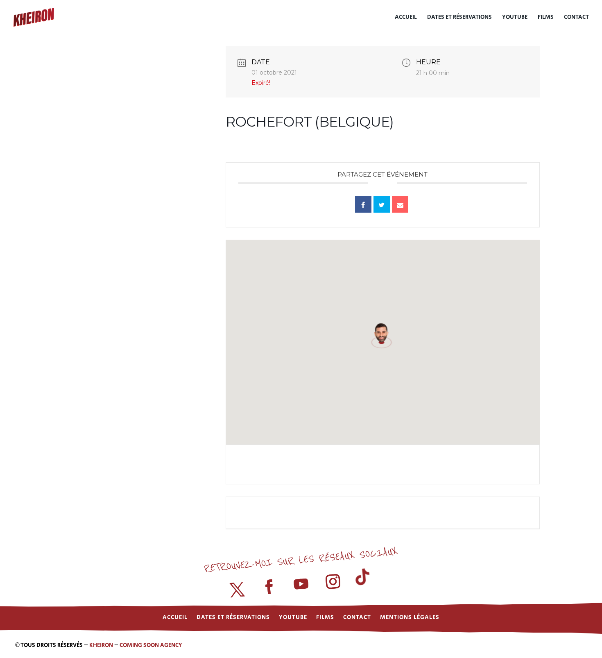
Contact (576, 17)
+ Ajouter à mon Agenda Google (297, 464)
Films (546, 17)
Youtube (293, 616)
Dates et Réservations (459, 17)
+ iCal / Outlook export (481, 464)
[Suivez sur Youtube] (301, 584)
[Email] (400, 204)
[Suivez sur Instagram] (333, 581)
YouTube (514, 17)
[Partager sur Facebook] (363, 204)
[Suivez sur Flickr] (364, 578)
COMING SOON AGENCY (151, 645)
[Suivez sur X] (237, 590)
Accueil (406, 17)
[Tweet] (381, 204)
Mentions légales (409, 616)
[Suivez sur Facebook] (269, 587)
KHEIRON (101, 645)
